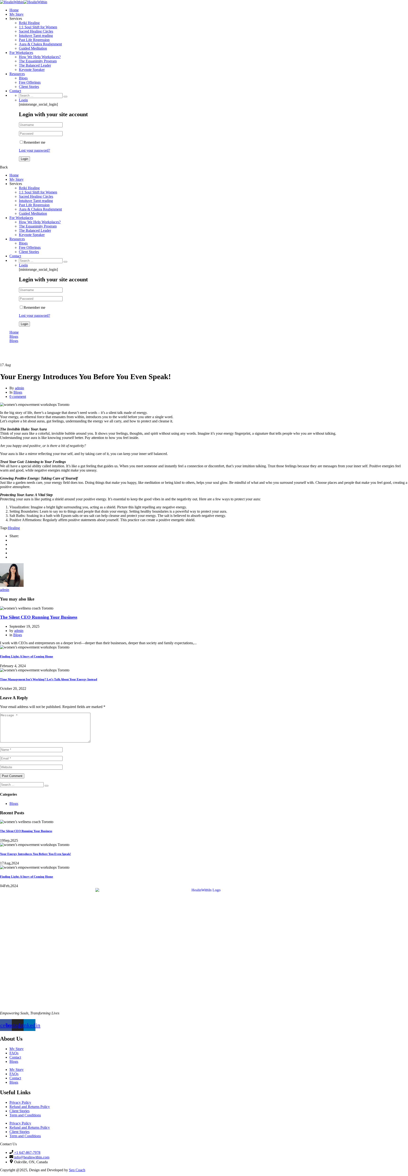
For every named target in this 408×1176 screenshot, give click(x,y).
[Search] (65, 96)
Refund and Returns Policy (29, 1107)
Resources (17, 74)
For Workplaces (21, 53)
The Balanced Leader (35, 65)
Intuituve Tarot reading (36, 36)
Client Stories (29, 87)
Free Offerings (30, 82)
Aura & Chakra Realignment (40, 44)
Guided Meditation (33, 48)
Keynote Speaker (32, 70)
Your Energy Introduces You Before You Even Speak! (35, 854)
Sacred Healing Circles (36, 31)
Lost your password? (34, 150)
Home (14, 10)
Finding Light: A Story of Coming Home (26, 656)
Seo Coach (77, 1170)
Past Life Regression (34, 40)
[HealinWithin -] (12, 2)
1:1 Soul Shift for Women (38, 27)
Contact (15, 91)
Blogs (23, 78)
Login (23, 100)
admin (19, 388)
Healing (14, 528)
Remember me (34, 142)
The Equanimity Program (38, 61)
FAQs (13, 1053)
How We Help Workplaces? (40, 57)
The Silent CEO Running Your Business (38, 617)
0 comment (17, 397)
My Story (16, 14)
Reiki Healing (29, 23)
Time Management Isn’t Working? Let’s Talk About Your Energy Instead (48, 679)
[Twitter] (10, 544)
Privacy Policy (20, 1102)
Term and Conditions (25, 1115)
